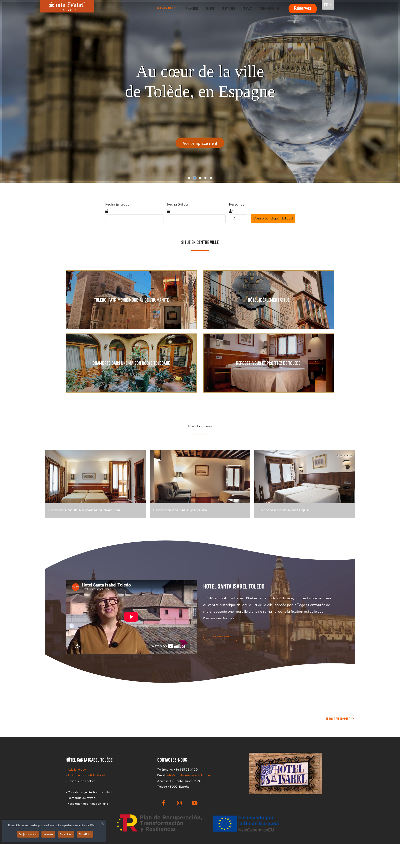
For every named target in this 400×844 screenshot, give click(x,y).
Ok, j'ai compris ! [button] (28, 834)
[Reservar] (302, 8)
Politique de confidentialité (86, 775)
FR (326, 4)
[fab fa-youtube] (193, 799)
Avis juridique (77, 769)
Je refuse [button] (48, 834)
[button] (189, 178)
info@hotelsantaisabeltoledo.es (189, 775)
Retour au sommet (338, 718)
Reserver (220, 637)
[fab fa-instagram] (178, 799)
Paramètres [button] (66, 834)
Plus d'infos (85, 834)
